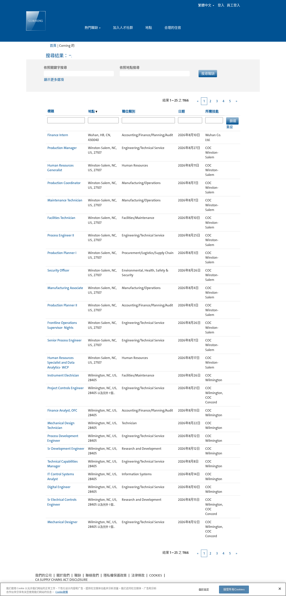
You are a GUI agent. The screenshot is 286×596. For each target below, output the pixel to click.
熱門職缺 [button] (92, 28)
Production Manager (62, 148)
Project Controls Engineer (65, 388)
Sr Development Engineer (65, 448)
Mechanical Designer (62, 522)
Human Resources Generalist (60, 167)
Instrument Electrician (63, 375)
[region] (143, 589)
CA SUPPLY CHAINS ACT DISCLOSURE (61, 579)
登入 (221, 5)
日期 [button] (181, 111)
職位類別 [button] (128, 111)
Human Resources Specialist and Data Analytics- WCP (61, 362)
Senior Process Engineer (64, 340)
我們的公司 (43, 575)
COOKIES (155, 575)
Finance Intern (57, 135)
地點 (148, 28)
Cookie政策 (61, 592)
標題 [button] (50, 111)
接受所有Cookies (234, 589)
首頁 (53, 45)
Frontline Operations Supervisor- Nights (62, 325)
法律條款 (138, 575)
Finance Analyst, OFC (62, 410)
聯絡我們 (92, 575)
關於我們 (63, 575)
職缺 (77, 575)
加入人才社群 (123, 28)
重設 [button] (229, 127)
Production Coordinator (64, 183)
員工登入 (233, 5)
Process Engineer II (60, 235)
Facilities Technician (61, 218)
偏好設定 (204, 589)
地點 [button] (92, 111)
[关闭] (279, 589)
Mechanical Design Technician (61, 425)
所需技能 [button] (212, 111)
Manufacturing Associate (65, 288)
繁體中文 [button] (205, 5)
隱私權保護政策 (115, 575)
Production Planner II (62, 305)
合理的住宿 (172, 28)
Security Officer (58, 270)
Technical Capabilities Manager (62, 463)
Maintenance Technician (64, 200)
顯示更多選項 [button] (54, 80)
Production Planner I (61, 253)
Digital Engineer (58, 487)
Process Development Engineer (62, 438)
